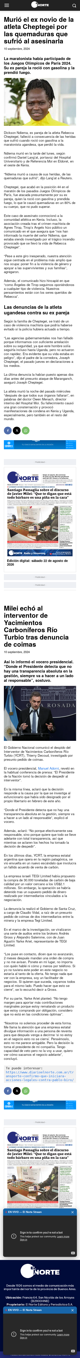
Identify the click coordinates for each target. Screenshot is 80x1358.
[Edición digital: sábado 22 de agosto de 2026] (40, 513)
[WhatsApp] (26, 430)
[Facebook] (8, 430)
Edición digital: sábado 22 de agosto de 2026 (37, 562)
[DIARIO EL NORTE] (40, 4)
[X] (17, 430)
